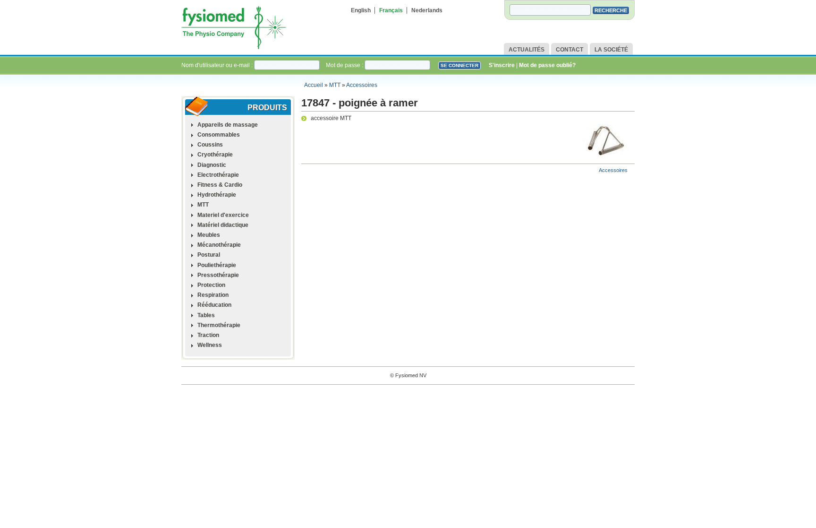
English (361, 10)
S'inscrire (502, 65)
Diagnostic (211, 165)
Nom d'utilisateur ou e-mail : (217, 65)
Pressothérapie (218, 275)
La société (611, 49)
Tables (206, 315)
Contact (569, 49)
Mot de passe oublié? (547, 65)
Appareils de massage (227, 124)
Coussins (210, 144)
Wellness (209, 345)
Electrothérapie (218, 175)
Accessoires (361, 85)
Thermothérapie (218, 325)
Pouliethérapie (216, 265)
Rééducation (214, 305)
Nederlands (426, 10)
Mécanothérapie (219, 245)
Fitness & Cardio (219, 185)
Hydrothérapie (216, 194)
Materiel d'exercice (223, 215)
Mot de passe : (345, 65)
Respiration (213, 295)
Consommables (218, 134)
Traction (208, 335)
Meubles (208, 235)
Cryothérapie (215, 154)
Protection (211, 285)
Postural (208, 254)
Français (391, 10)
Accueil (313, 85)
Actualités (526, 49)
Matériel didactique (222, 225)
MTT (334, 85)
